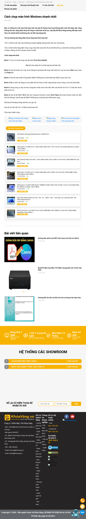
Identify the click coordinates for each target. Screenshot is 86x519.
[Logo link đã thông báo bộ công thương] (53, 447)
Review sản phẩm (10, 9)
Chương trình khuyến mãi (29, 5)
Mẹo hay (21, 2)
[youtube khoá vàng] (72, 416)
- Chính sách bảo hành (39, 434)
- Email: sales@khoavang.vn (13, 453)
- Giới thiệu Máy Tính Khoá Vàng (45, 430)
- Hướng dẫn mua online (38, 425)
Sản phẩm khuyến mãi (15, 128)
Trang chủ (7, 2)
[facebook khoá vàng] (66, 416)
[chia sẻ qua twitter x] (37, 119)
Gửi (76, 404)
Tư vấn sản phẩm (10, 5)
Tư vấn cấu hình (48, 5)
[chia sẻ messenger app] (52, 119)
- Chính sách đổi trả (38, 442)
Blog (14, 2)
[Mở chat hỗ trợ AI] (75, 513)
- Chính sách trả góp (38, 495)
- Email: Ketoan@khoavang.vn (14, 450)
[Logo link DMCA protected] (53, 452)
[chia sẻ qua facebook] (19, 119)
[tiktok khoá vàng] (69, 420)
